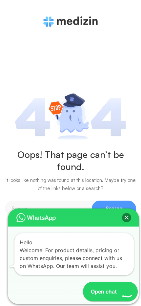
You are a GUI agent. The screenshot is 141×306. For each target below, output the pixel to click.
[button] (126, 217)
